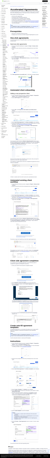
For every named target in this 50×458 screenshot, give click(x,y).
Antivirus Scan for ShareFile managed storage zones (5, 47)
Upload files (4, 101)
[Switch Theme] (48, 3)
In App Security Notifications (5, 74)
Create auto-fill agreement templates (32, 20)
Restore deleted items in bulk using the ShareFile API (5, 89)
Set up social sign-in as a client (5, 97)
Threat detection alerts (5, 100)
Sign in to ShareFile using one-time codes (5, 95)
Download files (4, 61)
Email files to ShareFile (4, 64)
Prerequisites (16, 31)
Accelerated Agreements (4, 45)
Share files (4, 98)
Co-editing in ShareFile (4, 54)
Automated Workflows (4, 49)
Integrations (4, 72)
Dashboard (4, 59)
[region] (25, 456)
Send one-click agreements (18, 44)
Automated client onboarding (22, 90)
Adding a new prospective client (19, 93)
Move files (4, 80)
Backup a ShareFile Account (5, 121)
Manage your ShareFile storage (5, 76)
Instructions (15, 341)
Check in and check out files (5, 52)
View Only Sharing (5, 102)
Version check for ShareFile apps (4, 119)
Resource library (3, 6)
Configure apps (4, 41)
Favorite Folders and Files (5, 66)
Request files (4, 90)
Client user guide (4, 8)
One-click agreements (19, 38)
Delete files (4, 60)
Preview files (4, 85)
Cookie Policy (11, 456)
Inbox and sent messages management (4, 71)
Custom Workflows (5, 58)
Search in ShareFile (5, 91)
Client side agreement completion (24, 261)
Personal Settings (5, 84)
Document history (3, 137)
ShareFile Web (4, 43)
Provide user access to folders (5, 83)
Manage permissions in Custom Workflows (5, 78)
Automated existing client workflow (21, 181)
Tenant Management (5, 81)
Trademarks (10, 452)
